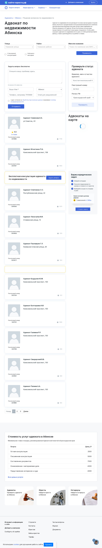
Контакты (32, 526)
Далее (25, 411)
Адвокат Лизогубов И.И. (33, 217)
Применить (86, 53)
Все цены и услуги (15, 477)
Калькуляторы (55, 7)
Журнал (55, 526)
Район (39, 44)
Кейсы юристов (34, 533)
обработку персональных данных (32, 100)
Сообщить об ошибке (12, 531)
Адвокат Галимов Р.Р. (32, 332)
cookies (16, 544)
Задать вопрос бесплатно (19, 66)
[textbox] (19, 47)
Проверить (82, 105)
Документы (56, 529)
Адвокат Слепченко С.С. (33, 190)
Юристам (32, 529)
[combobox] (19, 47)
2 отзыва (14, 134)
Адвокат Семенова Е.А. (33, 118)
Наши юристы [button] (28, 7)
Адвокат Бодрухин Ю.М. (33, 279)
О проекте (32, 522)
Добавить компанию (75, 2)
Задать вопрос (14, 7)
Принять (48, 545)
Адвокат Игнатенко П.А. (33, 149)
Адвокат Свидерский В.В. (33, 359)
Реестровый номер (79, 85)
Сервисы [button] (41, 7)
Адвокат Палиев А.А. (32, 386)
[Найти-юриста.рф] (15, 2)
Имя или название (75, 44)
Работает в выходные (31, 54)
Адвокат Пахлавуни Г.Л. (33, 244)
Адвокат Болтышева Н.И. (33, 306)
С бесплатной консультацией (11, 54)
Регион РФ (76, 94)
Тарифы (31, 537)
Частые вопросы (58, 522)
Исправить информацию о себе (14, 523)
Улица (7, 44)
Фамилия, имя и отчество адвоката (82, 75)
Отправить (16, 106)
